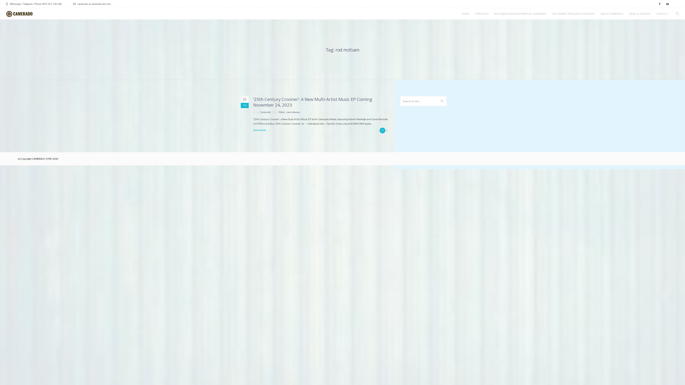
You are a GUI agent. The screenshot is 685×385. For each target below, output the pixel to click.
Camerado (265, 112)
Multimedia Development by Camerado (520, 13)
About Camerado (612, 13)
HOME (465, 13)
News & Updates (640, 13)
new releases (293, 112)
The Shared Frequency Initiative (573, 13)
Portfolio (482, 13)
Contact (662, 13)
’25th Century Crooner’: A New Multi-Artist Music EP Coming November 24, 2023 (312, 102)
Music (282, 112)
